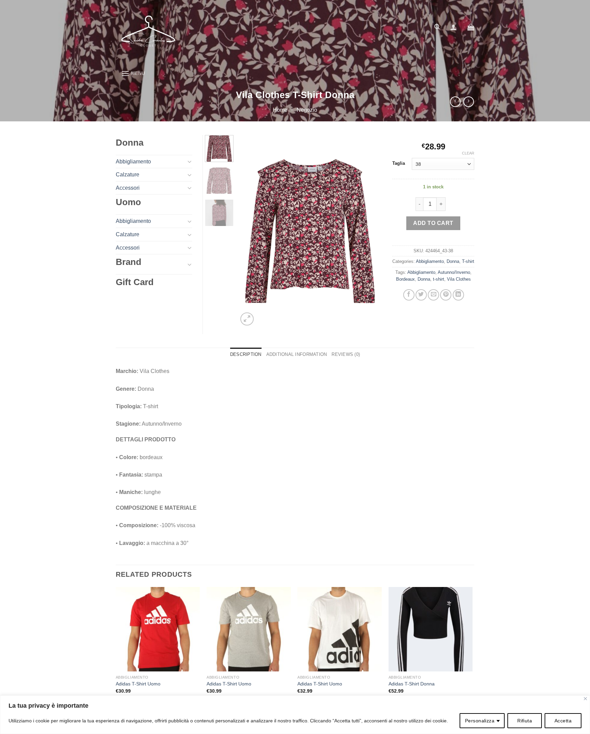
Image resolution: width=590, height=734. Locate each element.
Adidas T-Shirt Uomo (138, 683)
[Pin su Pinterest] (445, 295)
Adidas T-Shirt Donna (412, 683)
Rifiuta (524, 720)
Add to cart (433, 223)
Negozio (307, 110)
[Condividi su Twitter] (421, 295)
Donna (453, 261)
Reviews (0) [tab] (346, 354)
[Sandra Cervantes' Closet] (201, 32)
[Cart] (470, 27)
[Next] (371, 231)
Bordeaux (405, 279)
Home (280, 110)
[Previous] (249, 231)
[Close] (585, 698)
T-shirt (468, 261)
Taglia (398, 163)
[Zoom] (247, 319)
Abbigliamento (430, 261)
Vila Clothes (459, 279)
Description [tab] (246, 354)
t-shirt (438, 279)
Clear (468, 153)
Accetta (563, 720)
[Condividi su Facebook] (409, 295)
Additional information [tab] (296, 354)
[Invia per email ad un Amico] (433, 295)
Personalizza (479, 720)
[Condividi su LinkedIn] (458, 295)
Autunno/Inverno (454, 272)
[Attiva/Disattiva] (189, 161)
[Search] (437, 27)
